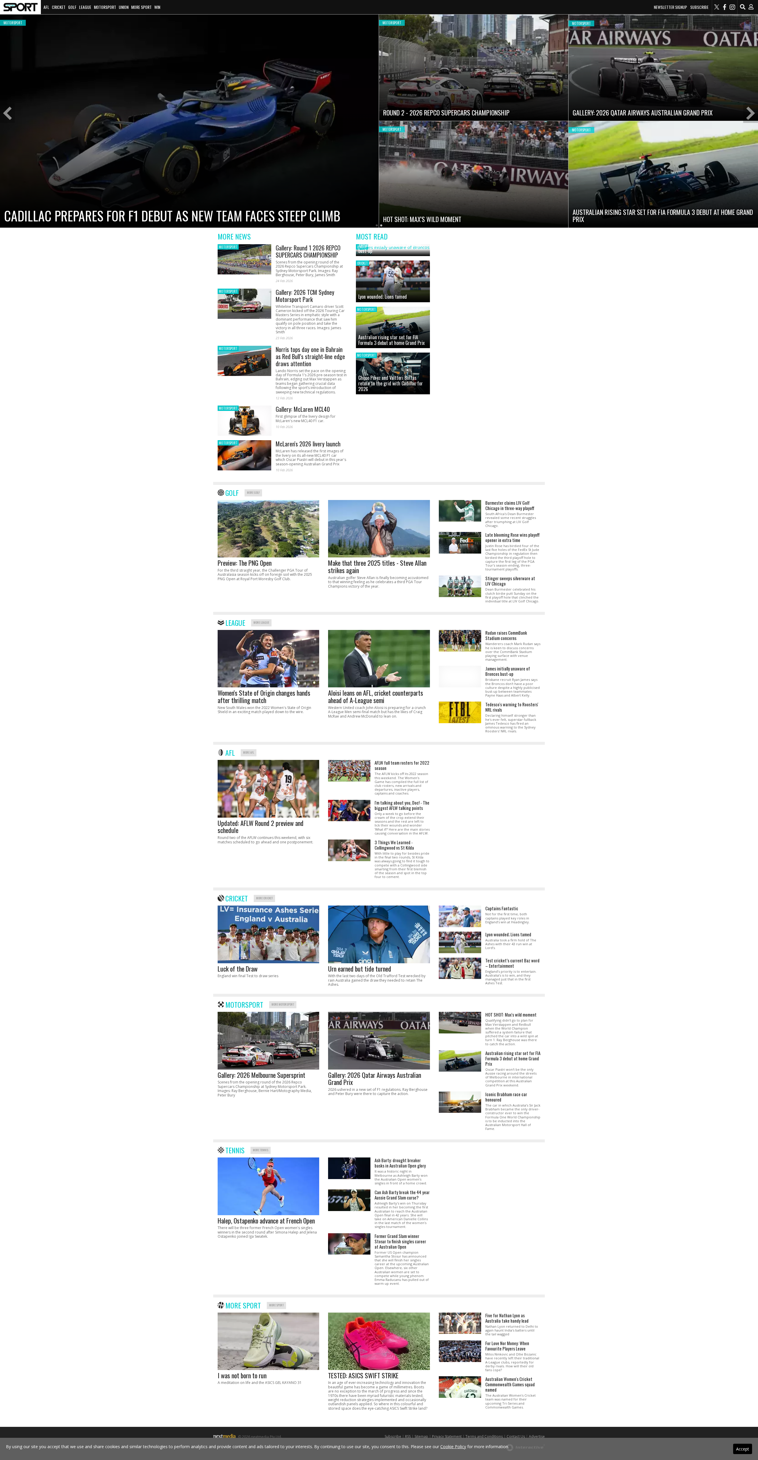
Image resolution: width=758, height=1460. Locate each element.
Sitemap (421, 1436)
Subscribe (699, 7)
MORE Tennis (260, 1150)
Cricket (58, 7)
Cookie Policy (453, 1446)
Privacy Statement (447, 1436)
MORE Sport (276, 1305)
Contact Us (516, 1436)
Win (157, 7)
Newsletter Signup (670, 7)
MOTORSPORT (228, 247)
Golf (72, 7)
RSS (408, 1436)
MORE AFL (248, 752)
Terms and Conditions (484, 1436)
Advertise (537, 1436)
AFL (46, 7)
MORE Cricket (264, 898)
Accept (742, 1449)
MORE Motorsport (283, 1004)
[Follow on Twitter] (717, 7)
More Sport (141, 7)
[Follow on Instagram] (732, 7)
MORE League (261, 622)
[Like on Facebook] (724, 7)
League (85, 7)
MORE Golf (253, 492)
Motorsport (105, 7)
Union (124, 7)
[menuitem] (20, 7)
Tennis (235, 1150)
